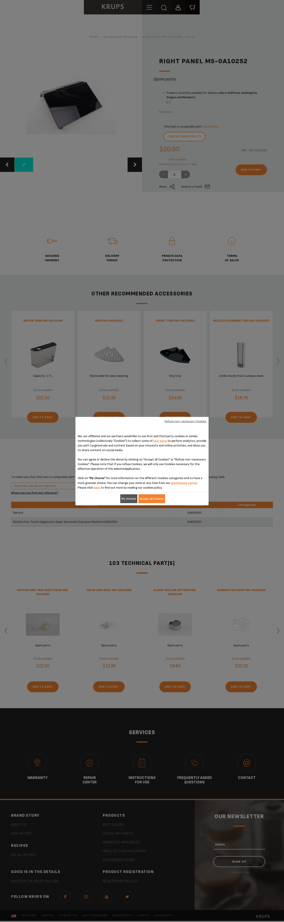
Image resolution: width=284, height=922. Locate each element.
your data (160, 440)
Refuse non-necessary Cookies (185, 421)
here (97, 487)
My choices (128, 499)
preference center (184, 483)
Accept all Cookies (152, 499)
